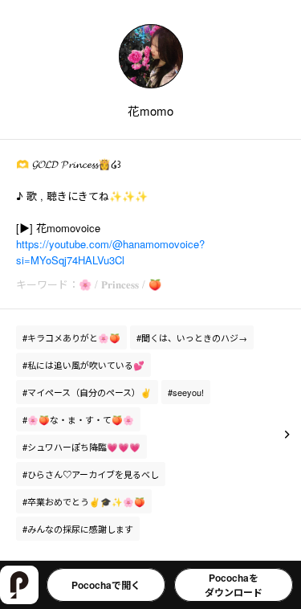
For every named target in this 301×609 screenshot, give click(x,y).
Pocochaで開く (105, 585)
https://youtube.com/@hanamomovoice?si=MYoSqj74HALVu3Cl (110, 252)
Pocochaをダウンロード (233, 584)
